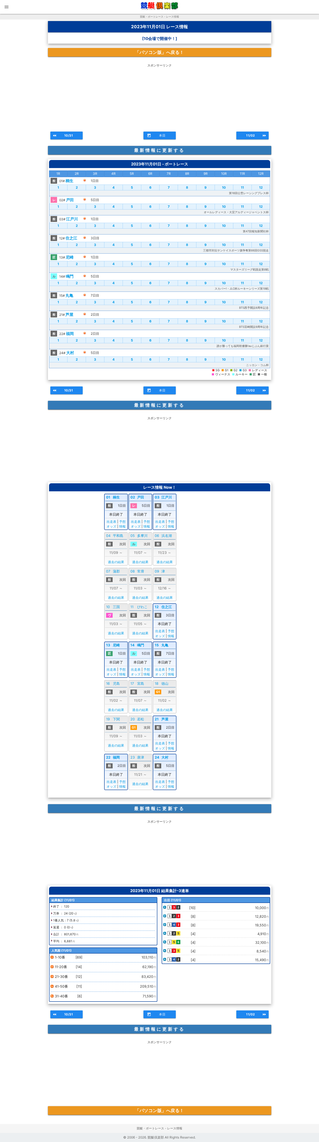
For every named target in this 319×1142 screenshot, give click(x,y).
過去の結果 (116, 562)
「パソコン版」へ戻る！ (159, 52)
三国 (116, 607)
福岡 (70, 333)
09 (157, 571)
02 (132, 497)
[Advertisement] (159, 96)
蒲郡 (116, 571)
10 (224, 187)
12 (261, 187)
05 (132, 535)
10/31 (63, 135)
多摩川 (142, 535)
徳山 (164, 683)
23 (132, 757)
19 (108, 719)
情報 (122, 526)
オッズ (111, 526)
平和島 (118, 535)
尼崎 (70, 257)
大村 (70, 352)
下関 (116, 719)
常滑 (140, 571)
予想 (122, 522)
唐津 (140, 757)
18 (156, 683)
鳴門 (70, 276)
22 (108, 757)
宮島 (140, 683)
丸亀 (69, 295)
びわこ (142, 607)
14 (132, 645)
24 (157, 757)
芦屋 (69, 314)
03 (157, 497)
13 (108, 645)
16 (108, 683)
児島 (116, 683)
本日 (156, 135)
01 (108, 497)
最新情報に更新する (159, 150)
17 (132, 683)
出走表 (111, 522)
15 (157, 645)
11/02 (256, 135)
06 (157, 535)
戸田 (70, 200)
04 (108, 535)
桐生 (69, 180)
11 (242, 187)
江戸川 (72, 219)
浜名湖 (166, 535)
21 (157, 719)
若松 (140, 719)
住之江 (71, 238)
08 (132, 571)
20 (132, 719)
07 (108, 571)
